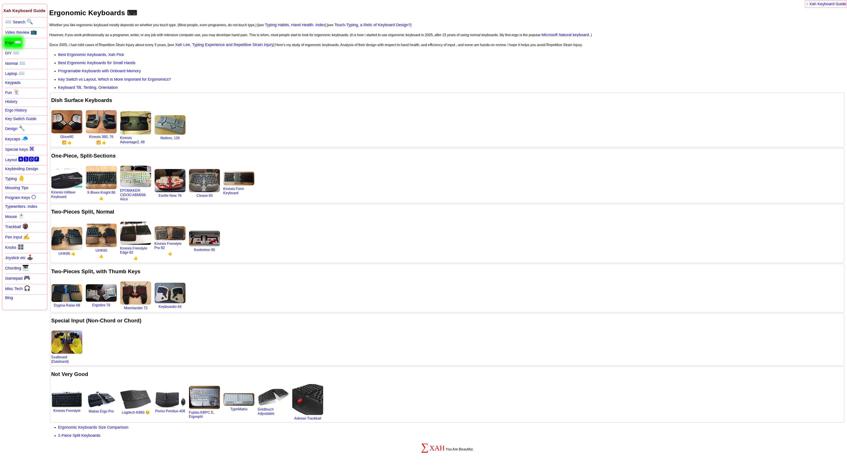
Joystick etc (19, 257)
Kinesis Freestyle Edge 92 (133, 250)
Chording (17, 268)
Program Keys (20, 197)
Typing (14, 178)
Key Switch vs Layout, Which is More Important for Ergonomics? (114, 79)
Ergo (13, 42)
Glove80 (66, 137)
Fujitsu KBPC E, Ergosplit (201, 414)
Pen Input (17, 237)
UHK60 (101, 250)
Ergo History (16, 110)
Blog (9, 298)
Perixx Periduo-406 (170, 411)
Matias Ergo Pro (101, 411)
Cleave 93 (205, 195)
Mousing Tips (16, 188)
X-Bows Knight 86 (101, 192)
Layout (22, 159)
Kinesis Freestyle (67, 411)
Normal (15, 63)
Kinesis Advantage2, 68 (132, 140)
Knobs (14, 247)
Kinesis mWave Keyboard (63, 194)
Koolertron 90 (204, 250)
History (11, 101)
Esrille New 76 (170, 195)
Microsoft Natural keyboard (565, 35)
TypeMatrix (238, 409)
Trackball (17, 226)
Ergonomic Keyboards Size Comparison (93, 427)
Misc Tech (17, 288)
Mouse (15, 216)
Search (19, 22)
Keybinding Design (21, 169)
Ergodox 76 (101, 305)
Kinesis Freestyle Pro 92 (168, 246)
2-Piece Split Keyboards (79, 435)
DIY (12, 53)
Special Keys (19, 149)
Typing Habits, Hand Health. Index (295, 25)
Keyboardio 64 (170, 307)
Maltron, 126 (170, 138)
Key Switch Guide (20, 119)
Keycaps (16, 139)
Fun (12, 92)
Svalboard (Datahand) (60, 359)
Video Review (21, 32)
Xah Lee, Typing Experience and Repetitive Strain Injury (224, 45)
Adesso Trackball (307, 418)
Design (15, 128)
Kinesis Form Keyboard (233, 191)
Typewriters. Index (21, 206)
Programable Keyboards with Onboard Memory (99, 71)
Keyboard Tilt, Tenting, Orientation (88, 87)
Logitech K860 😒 (136, 412)
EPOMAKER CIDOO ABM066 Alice (133, 195)
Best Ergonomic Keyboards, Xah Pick (91, 54)
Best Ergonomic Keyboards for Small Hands (96, 63)
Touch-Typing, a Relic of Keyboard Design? (372, 25)
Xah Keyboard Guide (827, 4)
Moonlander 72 (136, 308)
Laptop (15, 73)
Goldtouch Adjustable (266, 411)
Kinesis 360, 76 (101, 137)
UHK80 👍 (66, 253)
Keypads (13, 82)
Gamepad (17, 278)
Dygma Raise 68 (67, 305)
